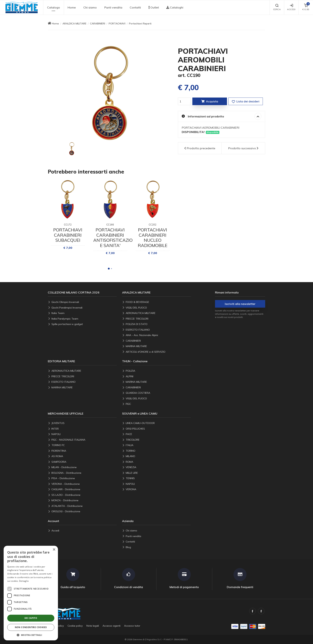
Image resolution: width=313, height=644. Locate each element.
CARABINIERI (97, 23)
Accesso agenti (111, 625)
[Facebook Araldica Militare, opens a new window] (261, 611)
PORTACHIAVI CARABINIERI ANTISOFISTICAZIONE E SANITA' (115, 237)
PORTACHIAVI (117, 23)
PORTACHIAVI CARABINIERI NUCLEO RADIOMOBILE (152, 237)
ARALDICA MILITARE (74, 23)
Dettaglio (24, 580)
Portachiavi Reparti (140, 23)
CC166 (110, 224)
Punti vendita (113, 7)
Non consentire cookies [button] (31, 627)
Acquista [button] (212, 101)
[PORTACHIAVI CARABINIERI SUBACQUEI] (67, 199)
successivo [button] (242, 148)
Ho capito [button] (30, 618)
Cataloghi (176, 7)
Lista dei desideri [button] (247, 101)
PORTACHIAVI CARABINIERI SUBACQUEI (67, 235)
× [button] (54, 549)
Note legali (92, 625)
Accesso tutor (132, 625)
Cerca (277, 9)
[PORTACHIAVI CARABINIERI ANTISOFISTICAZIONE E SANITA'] (110, 199)
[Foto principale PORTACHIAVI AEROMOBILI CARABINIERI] (110, 93)
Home (72, 7)
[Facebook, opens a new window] (252, 611)
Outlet (154, 7)
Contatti (135, 7)
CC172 (68, 224)
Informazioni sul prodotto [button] (206, 116)
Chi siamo (90, 7)
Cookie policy (75, 625)
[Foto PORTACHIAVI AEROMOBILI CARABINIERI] (71, 148)
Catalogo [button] (53, 7)
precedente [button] (201, 148)
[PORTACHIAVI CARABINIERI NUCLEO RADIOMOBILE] (152, 199)
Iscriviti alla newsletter (240, 304)
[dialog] (31, 593)
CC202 (152, 224)
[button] (21, 7)
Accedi (291, 9)
